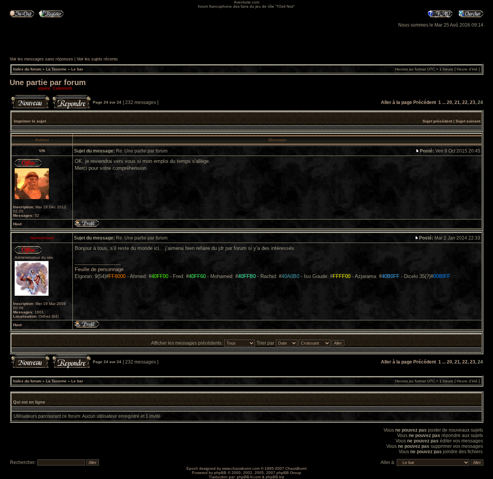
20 (449, 102)
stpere (44, 88)
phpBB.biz (275, 477)
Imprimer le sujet (30, 121)
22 (465, 102)
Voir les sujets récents (97, 59)
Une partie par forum (48, 82)
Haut (17, 224)
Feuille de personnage (99, 269)
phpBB (220, 473)
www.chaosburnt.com (241, 468)
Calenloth (62, 88)
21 (457, 102)
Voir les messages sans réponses (41, 59)
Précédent (424, 102)
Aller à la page (396, 102)
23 (472, 102)
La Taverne (56, 69)
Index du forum (27, 69)
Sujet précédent (437, 121)
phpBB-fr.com (249, 477)
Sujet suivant (468, 121)
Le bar (77, 69)
